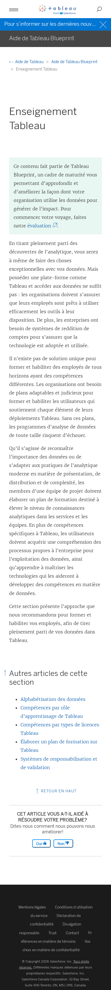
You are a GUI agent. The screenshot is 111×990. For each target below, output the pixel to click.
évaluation (40, 226)
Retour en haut (58, 791)
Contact (72, 933)
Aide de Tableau (29, 61)
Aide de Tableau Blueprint (74, 61)
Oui (39, 844)
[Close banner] (104, 24)
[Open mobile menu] (13, 9)
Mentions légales (32, 907)
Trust (52, 933)
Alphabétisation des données (52, 699)
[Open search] (99, 9)
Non (61, 844)
